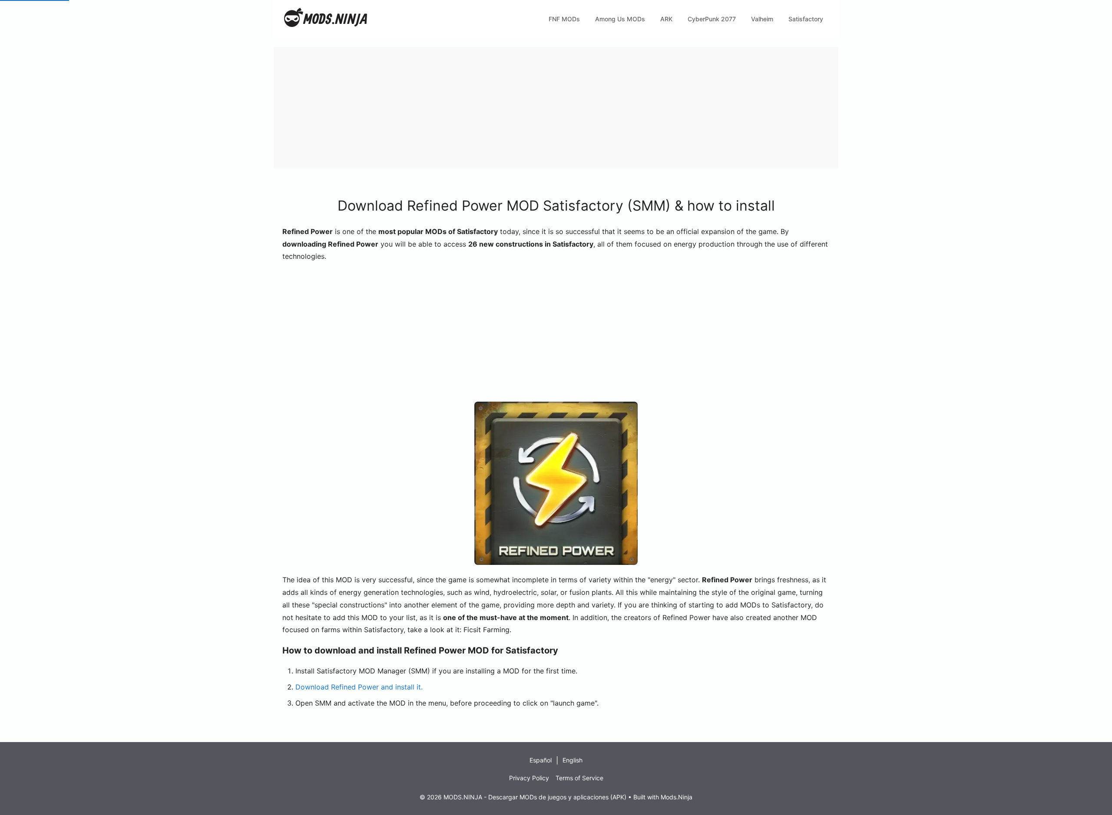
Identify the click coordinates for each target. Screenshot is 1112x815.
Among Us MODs (620, 19)
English (572, 760)
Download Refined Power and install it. (359, 687)
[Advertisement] (534, 107)
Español (541, 760)
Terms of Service (579, 778)
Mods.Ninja (676, 797)
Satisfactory (805, 19)
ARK (666, 19)
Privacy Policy (529, 778)
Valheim (762, 19)
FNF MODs (564, 19)
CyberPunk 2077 (712, 19)
